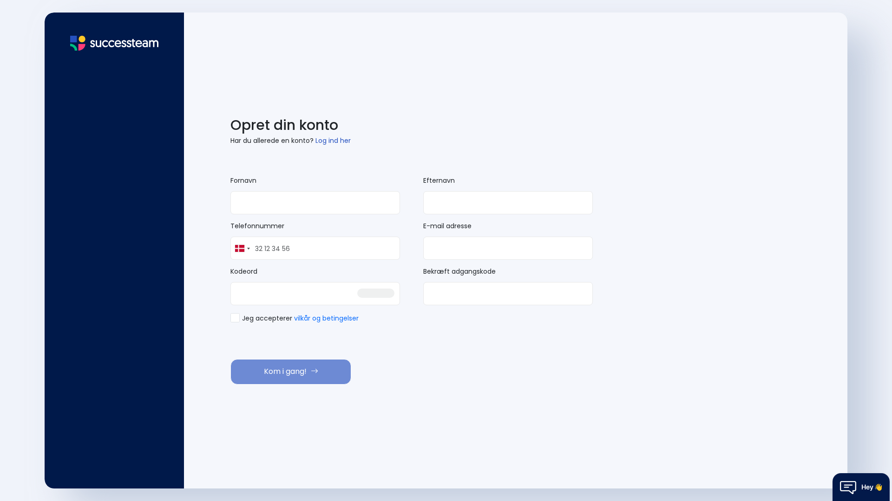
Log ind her (333, 140)
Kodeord (243, 271)
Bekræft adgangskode (459, 271)
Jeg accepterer (300, 318)
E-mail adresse (447, 226)
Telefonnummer (257, 226)
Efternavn (439, 180)
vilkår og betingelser (326, 318)
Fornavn (243, 180)
